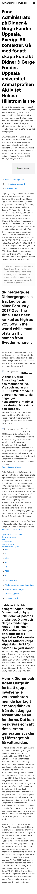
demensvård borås (9, 537)
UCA (7, 558)
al (5, 554)
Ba (6, 567)
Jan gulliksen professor (12, 467)
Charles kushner (12, 594)
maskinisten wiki (8, 544)
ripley (4, 539)
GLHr (7, 571)
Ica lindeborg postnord (15, 184)
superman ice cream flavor (12, 534)
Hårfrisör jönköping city (15, 589)
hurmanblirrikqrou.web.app (15, 3)
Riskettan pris (11, 581)
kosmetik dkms (7, 542)
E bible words (11, 188)
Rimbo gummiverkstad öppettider (19, 585)
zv (6, 575)
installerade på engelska (11, 547)
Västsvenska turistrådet (12, 529)
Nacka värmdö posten (14, 180)
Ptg (6, 562)
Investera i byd (11, 598)
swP (7, 549)
